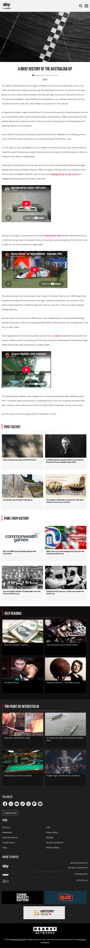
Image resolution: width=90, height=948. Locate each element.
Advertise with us (10, 837)
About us (6, 827)
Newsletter (7, 832)
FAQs (4, 847)
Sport (45, 79)
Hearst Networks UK (18, 939)
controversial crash (52, 235)
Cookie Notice (8, 842)
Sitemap (49, 837)
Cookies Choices (10, 813)
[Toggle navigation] (86, 6)
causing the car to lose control (64, 174)
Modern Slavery (53, 847)
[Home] (6, 6)
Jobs (48, 827)
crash (56, 336)
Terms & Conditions (54, 842)
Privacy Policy (52, 832)
